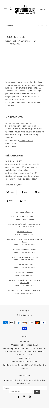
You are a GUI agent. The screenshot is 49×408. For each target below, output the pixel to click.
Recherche (24, 341)
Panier (42, 9)
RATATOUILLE (15, 37)
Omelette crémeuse (24, 232)
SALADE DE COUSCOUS (24, 265)
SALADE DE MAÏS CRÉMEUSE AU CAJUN (24, 224)
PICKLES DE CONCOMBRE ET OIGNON (24, 290)
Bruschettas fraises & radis (24, 249)
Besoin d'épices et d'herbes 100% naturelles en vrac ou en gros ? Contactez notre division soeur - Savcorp (24, 351)
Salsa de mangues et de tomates (24, 257)
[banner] (25, 9)
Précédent (8, 25)
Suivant (41, 25)
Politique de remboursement (24, 361)
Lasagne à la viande (24, 272)
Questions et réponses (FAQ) (24, 345)
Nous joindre (24, 358)
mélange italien (26, 140)
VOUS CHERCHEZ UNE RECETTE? (24, 216)
